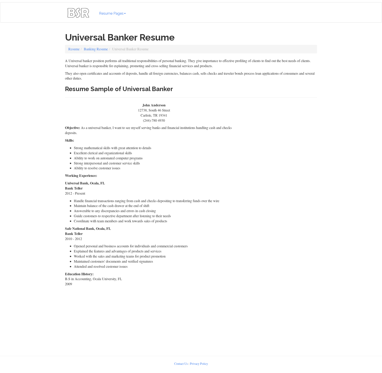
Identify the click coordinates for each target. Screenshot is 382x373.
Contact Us (181, 363)
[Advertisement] (281, 130)
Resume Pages (111, 13)
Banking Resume (96, 49)
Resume (74, 49)
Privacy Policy (199, 363)
